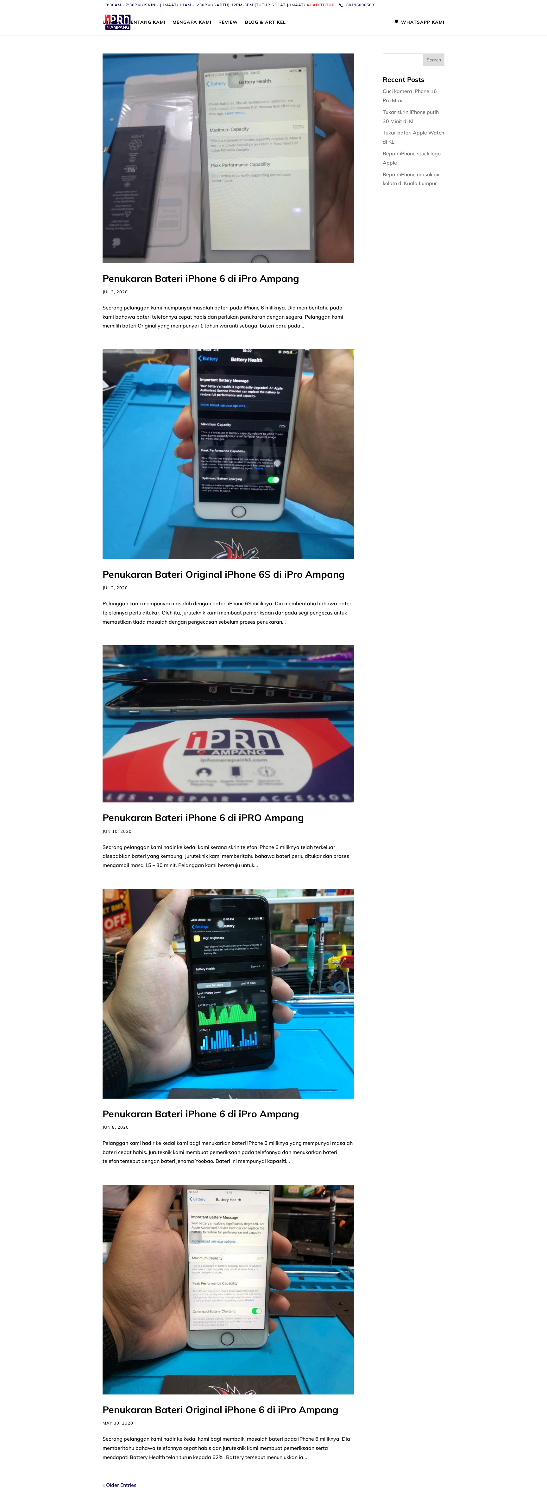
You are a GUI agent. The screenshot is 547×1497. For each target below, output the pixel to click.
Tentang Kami (147, 22)
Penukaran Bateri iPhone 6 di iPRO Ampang (203, 818)
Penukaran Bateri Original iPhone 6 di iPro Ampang (220, 1410)
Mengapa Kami (192, 22)
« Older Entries (119, 1485)
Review (228, 22)
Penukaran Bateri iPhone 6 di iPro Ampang (201, 278)
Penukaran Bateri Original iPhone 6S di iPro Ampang (224, 574)
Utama (112, 22)
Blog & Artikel (265, 22)
